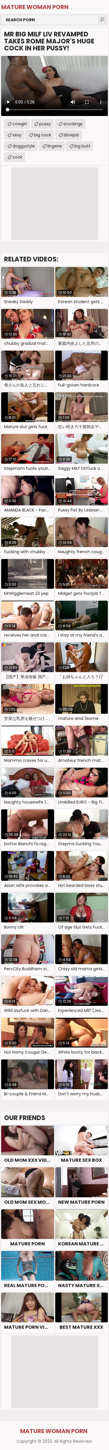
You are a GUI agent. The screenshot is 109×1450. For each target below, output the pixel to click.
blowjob (71, 135)
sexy (17, 135)
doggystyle (23, 146)
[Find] (102, 20)
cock (17, 157)
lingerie (54, 146)
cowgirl (19, 124)
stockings (73, 124)
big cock (42, 135)
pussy (45, 124)
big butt (82, 146)
